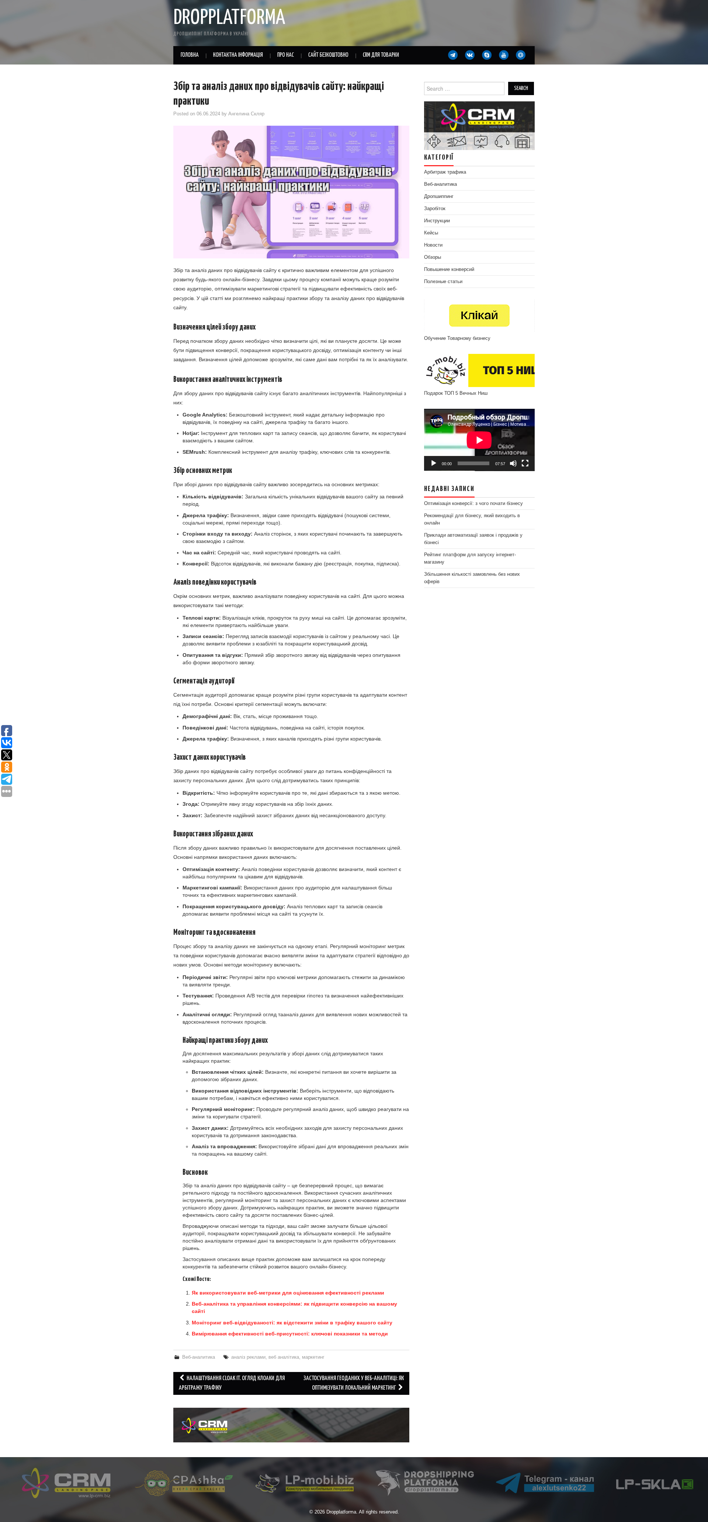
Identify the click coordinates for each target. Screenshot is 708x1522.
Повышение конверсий (449, 269)
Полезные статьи (443, 281)
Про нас (285, 55)
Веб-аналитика (198, 1357)
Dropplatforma (229, 18)
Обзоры (432, 257)
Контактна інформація (238, 55)
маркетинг (313, 1357)
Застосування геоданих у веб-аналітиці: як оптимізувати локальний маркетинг (353, 1383)
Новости (433, 245)
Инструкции (437, 220)
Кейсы (431, 233)
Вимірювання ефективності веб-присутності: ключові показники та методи (290, 1334)
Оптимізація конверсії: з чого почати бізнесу (473, 503)
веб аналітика (283, 1357)
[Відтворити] (433, 463)
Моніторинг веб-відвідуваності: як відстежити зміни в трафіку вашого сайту (292, 1323)
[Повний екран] (525, 463)
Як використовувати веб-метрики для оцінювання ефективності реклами (288, 1293)
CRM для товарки (381, 55)
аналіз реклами (248, 1357)
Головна (190, 55)
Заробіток (434, 208)
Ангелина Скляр (246, 113)
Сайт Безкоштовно (328, 55)
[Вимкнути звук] (513, 463)
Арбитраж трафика (445, 172)
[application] (479, 440)
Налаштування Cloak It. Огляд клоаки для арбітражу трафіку (232, 1383)
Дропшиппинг (439, 196)
